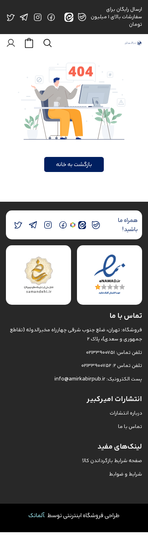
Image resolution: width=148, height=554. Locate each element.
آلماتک (36, 515)
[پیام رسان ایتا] (82, 225)
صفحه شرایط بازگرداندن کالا (112, 461)
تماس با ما (130, 426)
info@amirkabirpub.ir (79, 379)
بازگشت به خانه (74, 164)
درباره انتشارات (126, 413)
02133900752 (96, 365)
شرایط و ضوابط (125, 474)
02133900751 (100, 352)
